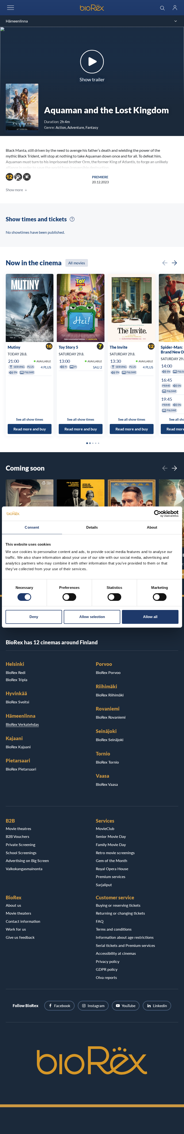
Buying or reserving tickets (118, 905)
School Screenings (21, 852)
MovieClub (105, 828)
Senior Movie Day (111, 836)
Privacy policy (107, 961)
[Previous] (165, 263)
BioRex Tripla (16, 679)
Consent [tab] (32, 527)
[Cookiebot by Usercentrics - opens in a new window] (157, 513)
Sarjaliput (104, 884)
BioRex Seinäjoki (109, 739)
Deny (33, 617)
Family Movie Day (111, 844)
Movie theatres (18, 828)
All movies (76, 263)
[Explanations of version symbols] (72, 219)
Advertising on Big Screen (27, 860)
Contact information (23, 921)
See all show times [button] (29, 419)
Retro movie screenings (115, 852)
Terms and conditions (114, 929)
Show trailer (92, 79)
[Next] (174, 263)
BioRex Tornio (107, 762)
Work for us (16, 929)
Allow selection (92, 617)
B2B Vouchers (17, 836)
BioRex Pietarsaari (21, 769)
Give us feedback (20, 937)
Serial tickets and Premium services (125, 945)
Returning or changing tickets (120, 913)
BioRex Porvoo (108, 672)
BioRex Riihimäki (110, 695)
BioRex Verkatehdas (22, 724)
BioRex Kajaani (18, 746)
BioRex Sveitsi (17, 702)
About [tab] (152, 527)
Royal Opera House (112, 868)
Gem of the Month (111, 860)
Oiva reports (106, 977)
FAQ (100, 921)
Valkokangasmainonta (24, 868)
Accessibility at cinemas (116, 953)
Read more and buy (29, 429)
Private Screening (20, 844)
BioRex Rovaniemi (111, 717)
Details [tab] (92, 527)
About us (13, 905)
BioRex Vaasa (107, 784)
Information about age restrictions (125, 937)
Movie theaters (18, 913)
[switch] (69, 597)
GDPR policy (106, 969)
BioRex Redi (15, 672)
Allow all (150, 617)
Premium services (110, 876)
